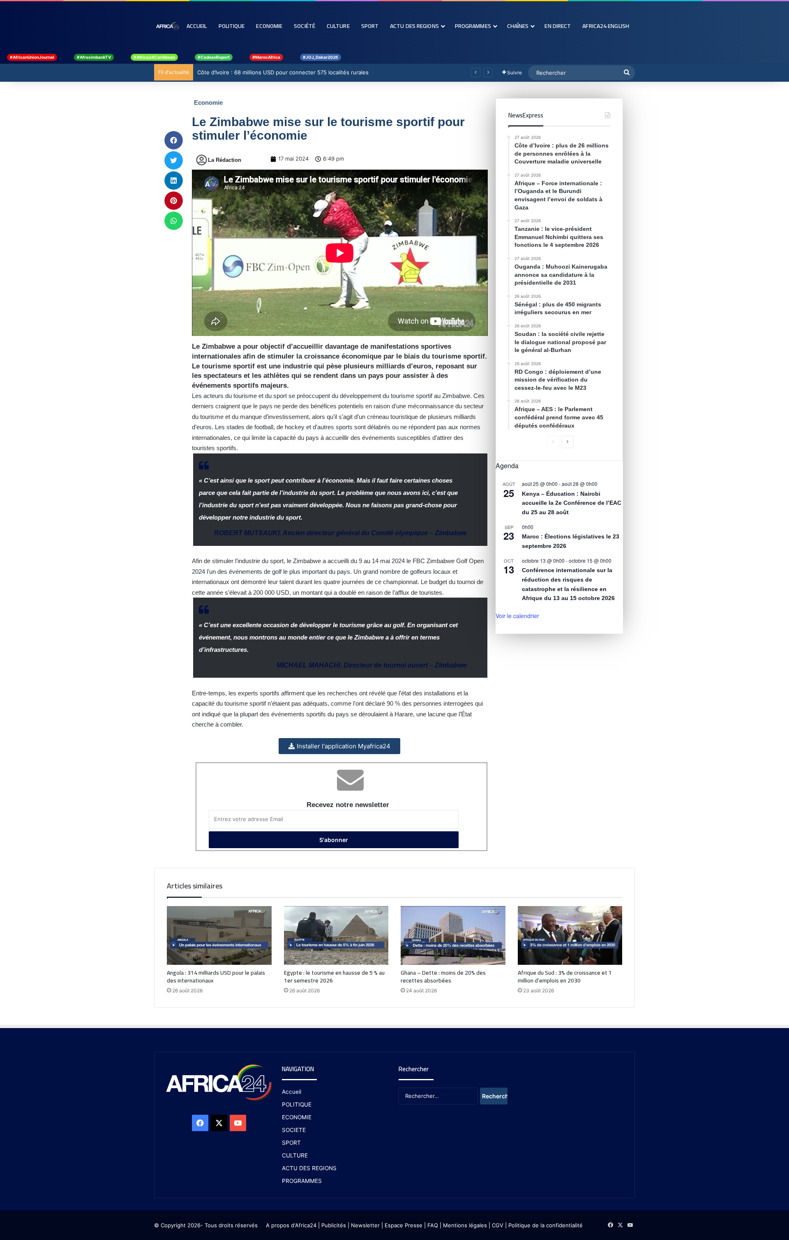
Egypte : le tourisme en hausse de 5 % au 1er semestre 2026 (334, 976)
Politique (232, 26)
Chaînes (518, 26)
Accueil (197, 26)
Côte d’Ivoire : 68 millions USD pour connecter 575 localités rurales (283, 72)
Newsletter (365, 1225)
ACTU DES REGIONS (309, 1168)
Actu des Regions (414, 26)
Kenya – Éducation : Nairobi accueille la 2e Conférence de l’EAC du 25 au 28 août (571, 502)
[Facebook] (200, 1123)
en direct (557, 26)
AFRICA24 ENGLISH (605, 26)
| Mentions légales (463, 1225)
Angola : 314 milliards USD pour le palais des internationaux (216, 976)
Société (304, 26)
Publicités (333, 1225)
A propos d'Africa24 (291, 1225)
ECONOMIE (296, 1117)
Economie (269, 26)
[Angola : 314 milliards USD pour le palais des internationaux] (219, 935)
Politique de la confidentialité (545, 1225)
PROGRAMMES (473, 26)
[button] (173, 140)
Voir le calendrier (517, 616)
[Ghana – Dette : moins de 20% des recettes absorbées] (453, 935)
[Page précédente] (553, 442)
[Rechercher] (626, 72)
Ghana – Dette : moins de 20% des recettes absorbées (443, 976)
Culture (338, 26)
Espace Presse (402, 1225)
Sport (370, 26)
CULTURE (295, 1155)
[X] (219, 1123)
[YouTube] (238, 1123)
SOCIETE (294, 1130)
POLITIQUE (296, 1104)
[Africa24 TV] (167, 26)
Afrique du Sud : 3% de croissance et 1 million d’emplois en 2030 (565, 976)
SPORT (291, 1142)
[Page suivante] (567, 442)
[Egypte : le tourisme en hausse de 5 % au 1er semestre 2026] (336, 935)
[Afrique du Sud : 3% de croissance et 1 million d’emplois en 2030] (570, 935)
